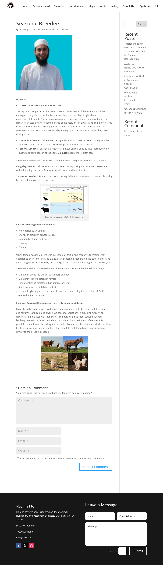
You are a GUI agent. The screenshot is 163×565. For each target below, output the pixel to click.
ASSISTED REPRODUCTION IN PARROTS (134, 67)
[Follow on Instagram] (31, 545)
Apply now (146, 6)
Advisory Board (41, 6)
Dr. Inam (22, 29)
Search (141, 24)
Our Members (76, 6)
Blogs (92, 6)
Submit (138, 551)
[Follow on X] (25, 545)
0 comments (62, 29)
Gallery (114, 6)
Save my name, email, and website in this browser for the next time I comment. (62, 458)
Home (24, 6)
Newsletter (129, 6)
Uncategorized (48, 29)
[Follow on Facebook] (18, 545)
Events (102, 6)
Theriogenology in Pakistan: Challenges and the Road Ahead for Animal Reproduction (135, 51)
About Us (59, 6)
